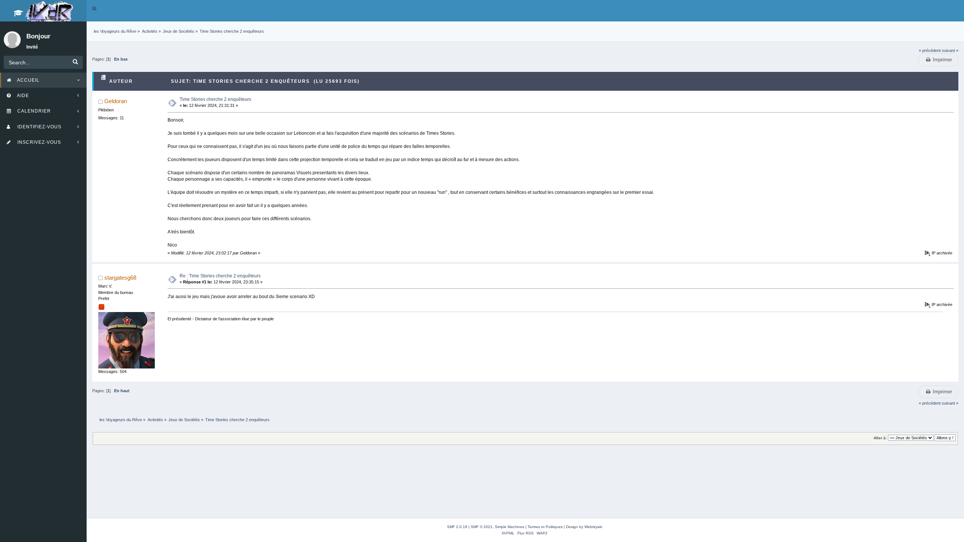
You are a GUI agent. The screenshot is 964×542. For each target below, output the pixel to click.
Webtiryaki (593, 527)
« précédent (930, 50)
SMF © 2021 (482, 527)
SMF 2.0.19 (457, 527)
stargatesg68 (120, 277)
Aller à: (880, 438)
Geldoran (115, 101)
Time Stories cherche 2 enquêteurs (215, 99)
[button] (94, 8)
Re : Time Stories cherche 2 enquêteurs (220, 276)
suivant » (950, 50)
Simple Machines (509, 527)
